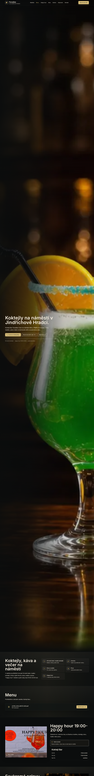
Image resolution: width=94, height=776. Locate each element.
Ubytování (60, 2)
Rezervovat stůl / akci (28, 334)
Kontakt (66, 2)
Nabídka (32, 2)
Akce (49, 2)
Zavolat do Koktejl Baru (13, 334)
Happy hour (43, 2)
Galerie (54, 2)
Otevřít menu (81, 706)
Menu (37, 2)
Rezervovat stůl (83, 2)
